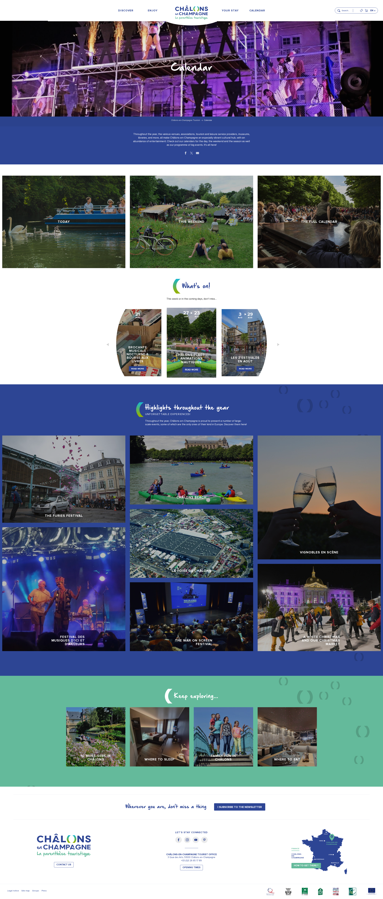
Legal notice (13, 890)
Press (44, 890)
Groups (35, 890)
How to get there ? (306, 865)
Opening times (191, 867)
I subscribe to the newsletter (240, 807)
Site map (25, 890)
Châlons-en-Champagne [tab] (297, 856)
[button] (348, 9)
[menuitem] (126, 10)
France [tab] (295, 849)
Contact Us (63, 864)
